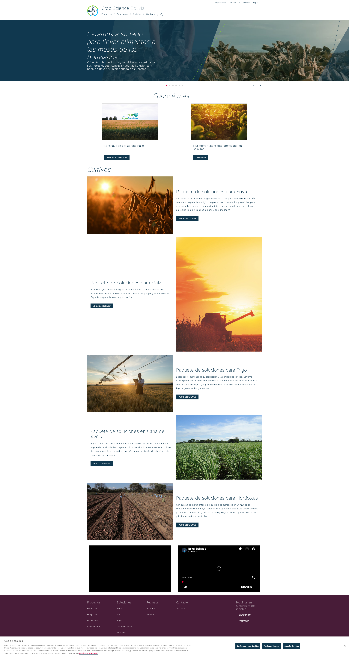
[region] (174, 646)
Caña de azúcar (124, 626)
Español (256, 3)
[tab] (169, 85)
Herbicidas (92, 608)
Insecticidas (93, 620)
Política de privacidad (88, 653)
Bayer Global (220, 3)
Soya (119, 608)
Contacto (151, 14)
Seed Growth (93, 626)
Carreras (232, 3)
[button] (253, 85)
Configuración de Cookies (248, 646)
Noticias (137, 14)
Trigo (119, 620)
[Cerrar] (345, 646)
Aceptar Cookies (292, 646)
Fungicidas (92, 614)
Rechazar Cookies (271, 646)
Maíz (119, 614)
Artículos (151, 608)
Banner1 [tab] (166, 85)
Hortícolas (122, 632)
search (161, 14)
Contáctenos (244, 3)
